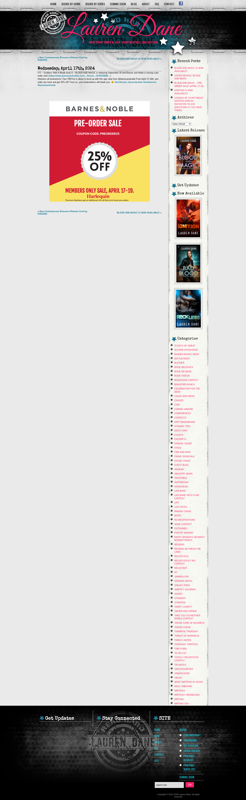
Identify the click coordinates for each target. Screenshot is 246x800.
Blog (134, 4)
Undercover (182, 673)
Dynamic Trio (182, 426)
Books (182, 730)
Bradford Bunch (184, 384)
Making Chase (182, 511)
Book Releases (183, 367)
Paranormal (190, 740)
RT (175, 572)
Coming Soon (118, 4)
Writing (179, 699)
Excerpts (180, 439)
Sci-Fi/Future (190, 746)
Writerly (179, 690)
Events (178, 435)
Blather (179, 363)
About (146, 4)
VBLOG (178, 678)
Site (156, 761)
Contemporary (191, 735)
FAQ (157, 4)
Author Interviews (186, 350)
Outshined (180, 528)
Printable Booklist (188, 758)
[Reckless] (188, 328)
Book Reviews (183, 371)
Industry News (183, 473)
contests (180, 417)
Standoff (180, 598)
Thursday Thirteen (186, 644)
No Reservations (184, 520)
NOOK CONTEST (183, 524)
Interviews (181, 486)
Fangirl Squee (183, 443)
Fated (177, 448)
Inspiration (181, 482)
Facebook (181, 3)
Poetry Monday (183, 533)
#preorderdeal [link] (135, 82)
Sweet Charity (183, 607)
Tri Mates (180, 665)
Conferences (182, 413)
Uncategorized (183, 669)
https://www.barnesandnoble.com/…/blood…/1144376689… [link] (79, 75)
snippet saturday (185, 589)
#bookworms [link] (149, 82)
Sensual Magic (183, 581)
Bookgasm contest (186, 380)
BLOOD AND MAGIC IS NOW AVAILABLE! (138, 59)
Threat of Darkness (186, 636)
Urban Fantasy (191, 751)
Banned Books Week (186, 354)
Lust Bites (180, 507)
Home (53, 4)
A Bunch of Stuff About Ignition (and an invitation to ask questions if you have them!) (188, 104)
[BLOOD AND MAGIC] (188, 174)
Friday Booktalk (184, 456)
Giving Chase (182, 461)
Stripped (179, 602)
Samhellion (181, 576)
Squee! (178, 594)
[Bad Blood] (188, 283)
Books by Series (95, 4)
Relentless (181, 556)
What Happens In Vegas (188, 682)
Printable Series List (189, 767)
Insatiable (180, 478)
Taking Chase (182, 627)
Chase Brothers (184, 396)
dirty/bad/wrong (184, 422)
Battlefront (182, 358)
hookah (179, 469)
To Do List (180, 653)
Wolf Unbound (183, 686)
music (177, 515)
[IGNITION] (188, 237)
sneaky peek (182, 585)
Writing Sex (181, 703)
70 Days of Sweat (184, 345)
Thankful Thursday (186, 631)
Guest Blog (181, 465)
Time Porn (180, 648)
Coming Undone (183, 409)
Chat (177, 405)
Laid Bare (180, 491)
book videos (182, 375)
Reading (179, 544)
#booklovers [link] (121, 82)
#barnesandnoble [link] (47, 85)
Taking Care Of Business (189, 623)
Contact (169, 4)
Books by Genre (71, 4)
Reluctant (180, 568)
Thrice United (182, 640)
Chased (178, 400)
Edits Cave (180, 430)
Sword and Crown (185, 611)
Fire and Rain (182, 452)
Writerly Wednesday (187, 695)
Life (176, 502)
